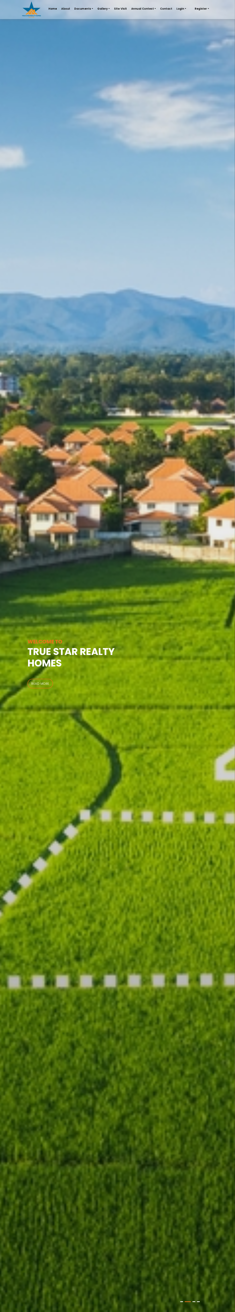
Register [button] (201, 8)
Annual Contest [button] (142, 8)
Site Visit (120, 8)
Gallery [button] (102, 8)
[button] (181, 1301)
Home (53, 8)
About (65, 8)
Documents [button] (82, 8)
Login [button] (180, 8)
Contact (166, 8)
